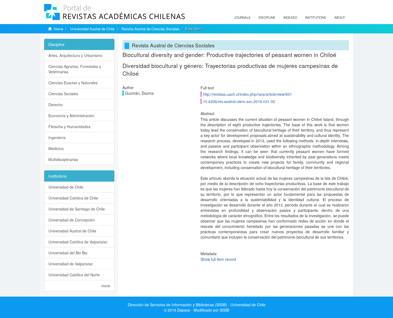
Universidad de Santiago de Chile (76, 209)
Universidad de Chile (65, 187)
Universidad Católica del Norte (74, 274)
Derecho (55, 104)
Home (58, 28)
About (339, 17)
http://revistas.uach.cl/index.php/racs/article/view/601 (247, 94)
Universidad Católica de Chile (73, 198)
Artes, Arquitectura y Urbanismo (75, 55)
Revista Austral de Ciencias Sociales (150, 28)
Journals (242, 17)
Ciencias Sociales (63, 93)
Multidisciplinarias (63, 159)
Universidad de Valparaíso (70, 263)
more (105, 285)
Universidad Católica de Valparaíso (77, 241)
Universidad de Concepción (71, 220)
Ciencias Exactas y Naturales (73, 82)
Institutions (315, 17)
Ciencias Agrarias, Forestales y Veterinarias (74, 69)
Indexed (290, 17)
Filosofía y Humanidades (69, 126)
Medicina (56, 148)
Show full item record (218, 259)
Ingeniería (57, 137)
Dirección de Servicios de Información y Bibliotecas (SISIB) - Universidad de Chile (196, 304)
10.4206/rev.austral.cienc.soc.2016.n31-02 (239, 101)
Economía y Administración (71, 115)
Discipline (267, 17)
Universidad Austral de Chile (92, 28)
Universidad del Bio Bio (67, 252)
